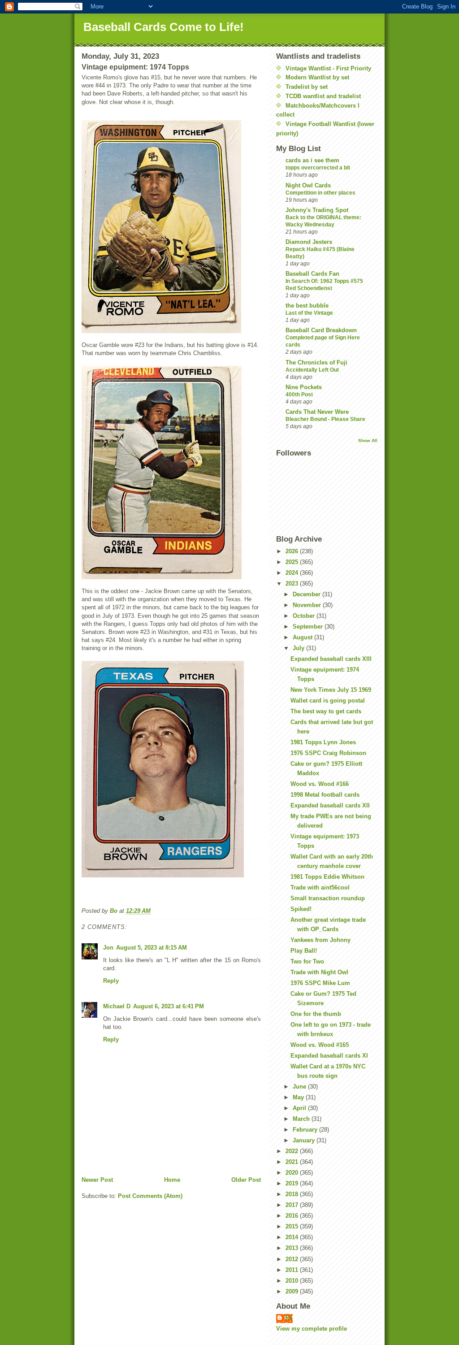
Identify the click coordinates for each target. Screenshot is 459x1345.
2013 (293, 1248)
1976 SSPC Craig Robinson (328, 753)
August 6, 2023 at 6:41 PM (168, 1006)
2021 (293, 1161)
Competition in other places (320, 193)
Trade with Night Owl (319, 972)
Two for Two (307, 961)
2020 (293, 1172)
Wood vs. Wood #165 (319, 1044)
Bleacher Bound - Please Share (325, 419)
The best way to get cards (325, 711)
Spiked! (301, 909)
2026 (293, 551)
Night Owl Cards (308, 185)
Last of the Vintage (309, 313)
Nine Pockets (304, 387)
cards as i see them (312, 160)
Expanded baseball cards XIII (331, 658)
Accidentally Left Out (312, 370)
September (309, 626)
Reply (111, 980)
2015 (293, 1226)
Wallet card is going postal (327, 700)
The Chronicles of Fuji (316, 362)
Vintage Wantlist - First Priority (328, 68)
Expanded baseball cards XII (330, 805)
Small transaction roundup (327, 898)
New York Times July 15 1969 (330, 689)
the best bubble (307, 305)
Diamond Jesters (309, 242)
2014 (293, 1237)
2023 (293, 583)
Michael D (116, 1006)
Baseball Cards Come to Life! (163, 27)
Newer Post (97, 1179)
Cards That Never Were (317, 411)
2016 (293, 1215)
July (299, 648)
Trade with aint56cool (320, 887)
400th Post (299, 394)
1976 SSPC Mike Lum (320, 983)
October (304, 615)
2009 (293, 1291)
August (303, 637)
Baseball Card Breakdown (321, 330)
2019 (293, 1183)
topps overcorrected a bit (318, 168)
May (299, 1097)
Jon (108, 947)
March (302, 1118)
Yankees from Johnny (320, 940)
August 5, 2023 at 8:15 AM (151, 947)
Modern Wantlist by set (317, 77)
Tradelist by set (307, 86)
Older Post (246, 1179)
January (304, 1140)
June (300, 1086)
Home (172, 1179)
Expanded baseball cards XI (329, 1055)
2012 (293, 1259)
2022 (293, 1151)
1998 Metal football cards (324, 794)
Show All (367, 440)
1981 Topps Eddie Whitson (327, 876)
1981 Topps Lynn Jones (323, 742)
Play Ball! (303, 950)
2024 (293, 572)
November (308, 605)
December (307, 594)
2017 (293, 1205)
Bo (289, 1318)
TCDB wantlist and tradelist (323, 96)
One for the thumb (315, 1014)
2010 (293, 1280)
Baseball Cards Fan (312, 273)
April (300, 1108)
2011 (293, 1270)
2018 (293, 1194)
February (306, 1129)
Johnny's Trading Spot (317, 210)
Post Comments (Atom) (150, 1196)
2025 (293, 562)
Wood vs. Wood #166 (319, 784)
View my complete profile (311, 1328)
